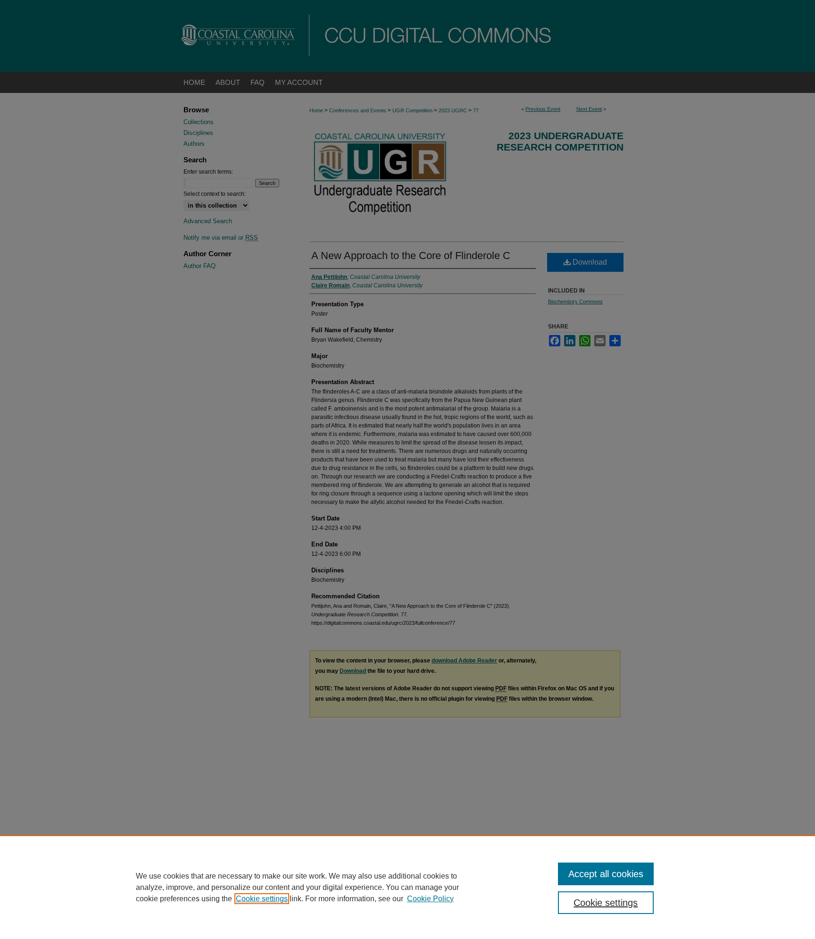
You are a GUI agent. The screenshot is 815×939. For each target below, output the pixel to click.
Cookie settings (262, 899)
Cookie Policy (430, 899)
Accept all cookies (605, 874)
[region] (407, 887)
